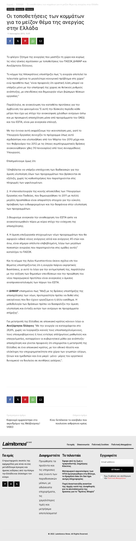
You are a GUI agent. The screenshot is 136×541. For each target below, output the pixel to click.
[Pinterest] (25, 41)
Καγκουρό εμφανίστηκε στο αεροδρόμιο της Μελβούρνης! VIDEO (23, 423)
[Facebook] (10, 41)
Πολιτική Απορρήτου (116, 478)
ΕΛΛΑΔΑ (20, 4)
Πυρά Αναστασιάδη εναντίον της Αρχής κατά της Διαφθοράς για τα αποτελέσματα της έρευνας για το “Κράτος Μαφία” (78, 487)
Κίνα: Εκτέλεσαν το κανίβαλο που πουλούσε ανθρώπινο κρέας (68, 422)
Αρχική (10, 4)
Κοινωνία (19, 9)
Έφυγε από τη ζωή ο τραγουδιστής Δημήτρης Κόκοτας (75, 463)
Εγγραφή (115, 470)
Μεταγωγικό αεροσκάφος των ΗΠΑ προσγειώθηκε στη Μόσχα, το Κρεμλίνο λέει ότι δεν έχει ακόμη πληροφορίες (78, 475)
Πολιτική (29, 9)
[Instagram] (10, 484)
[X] (17, 41)
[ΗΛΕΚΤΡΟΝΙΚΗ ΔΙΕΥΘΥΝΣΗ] (40, 41)
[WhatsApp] (33, 41)
